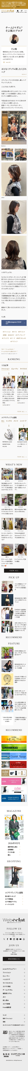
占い (4, 997)
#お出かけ (11, 335)
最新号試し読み (12, 847)
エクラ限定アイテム (11, 902)
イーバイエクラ (9, 904)
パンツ (16, 421)
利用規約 (19, 1048)
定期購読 (10, 849)
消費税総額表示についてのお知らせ (10, 1050)
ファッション (5, 369)
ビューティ (14, 369)
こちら (18, 1041)
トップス (9, 421)
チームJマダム (8, 990)
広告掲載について (6, 1047)
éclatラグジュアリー (10, 969)
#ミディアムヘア (20, 335)
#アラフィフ (14, 341)
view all (21, 412)
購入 (9, 855)
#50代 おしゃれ (21, 338)
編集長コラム (7, 993)
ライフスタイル (8, 983)
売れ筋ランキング (10, 896)
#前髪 (5, 335)
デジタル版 (11, 852)
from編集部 (7, 1007)
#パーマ (12, 338)
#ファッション (7, 332)
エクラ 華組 (7, 986)
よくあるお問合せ (15, 1047)
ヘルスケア (6, 979)
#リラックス (5, 338)
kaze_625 (8, 62)
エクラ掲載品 (9, 899)
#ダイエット (21, 332)
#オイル (14, 332)
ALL (2, 421)
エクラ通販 (6, 1004)
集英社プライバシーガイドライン (9, 1048)
